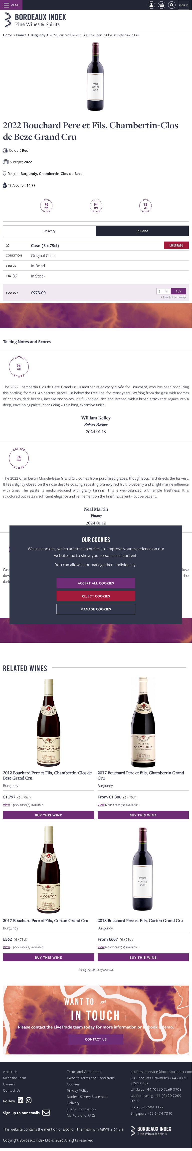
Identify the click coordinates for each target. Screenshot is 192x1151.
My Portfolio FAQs (81, 1115)
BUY (178, 291)
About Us (10, 1072)
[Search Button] (172, 5)
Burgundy (38, 35)
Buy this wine (48, 815)
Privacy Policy (77, 1090)
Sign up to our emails (22, 1112)
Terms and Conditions (84, 1072)
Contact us (96, 1039)
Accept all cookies (96, 583)
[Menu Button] (11, 5)
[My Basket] (162, 5)
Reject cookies (96, 596)
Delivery (73, 1103)
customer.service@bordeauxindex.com (161, 1072)
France (21, 35)
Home (7, 35)
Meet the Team (14, 1078)
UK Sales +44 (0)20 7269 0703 (156, 1089)
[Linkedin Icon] (20, 1100)
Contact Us (11, 1090)
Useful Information (81, 1109)
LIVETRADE (176, 245)
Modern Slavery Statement (87, 1097)
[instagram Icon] (29, 1100)
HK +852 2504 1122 (147, 1107)
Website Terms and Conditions (91, 1078)
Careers (9, 1084)
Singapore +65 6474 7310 (152, 1113)
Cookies (73, 1084)
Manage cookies (96, 609)
